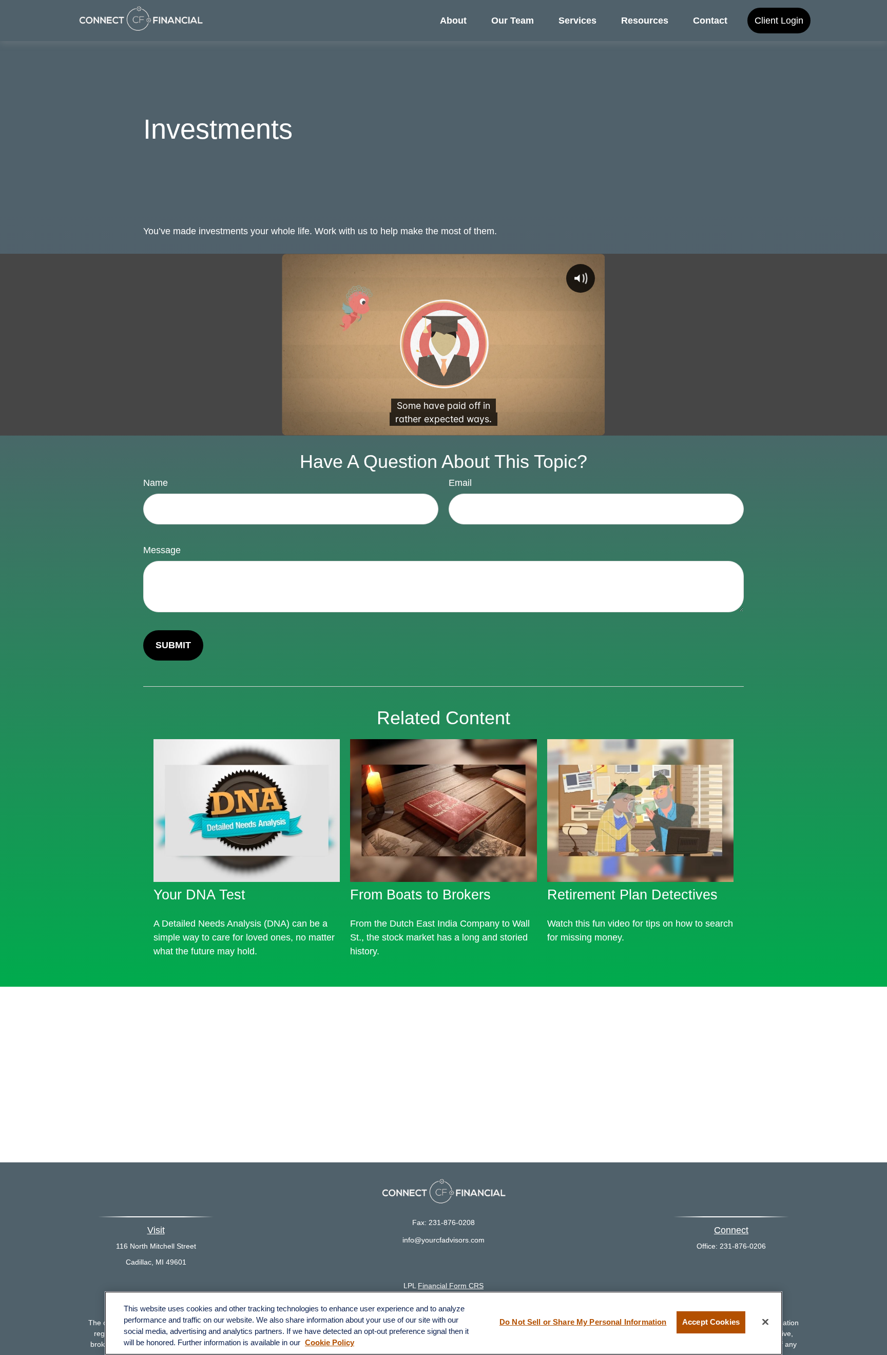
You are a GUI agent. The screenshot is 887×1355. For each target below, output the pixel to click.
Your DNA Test (199, 894)
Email (460, 483)
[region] (443, 1323)
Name (155, 483)
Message (162, 550)
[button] (453, 20)
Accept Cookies (711, 1322)
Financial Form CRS (451, 1286)
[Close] (765, 1322)
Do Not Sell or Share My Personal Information (582, 1322)
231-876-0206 (743, 1246)
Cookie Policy (329, 1343)
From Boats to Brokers (420, 894)
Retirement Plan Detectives (632, 894)
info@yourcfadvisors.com (443, 1240)
